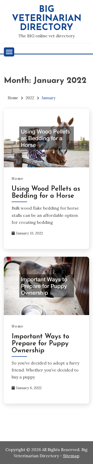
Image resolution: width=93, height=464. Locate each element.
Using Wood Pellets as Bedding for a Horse (46, 192)
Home (18, 178)
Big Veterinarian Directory (46, 18)
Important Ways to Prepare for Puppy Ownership (40, 343)
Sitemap (71, 455)
